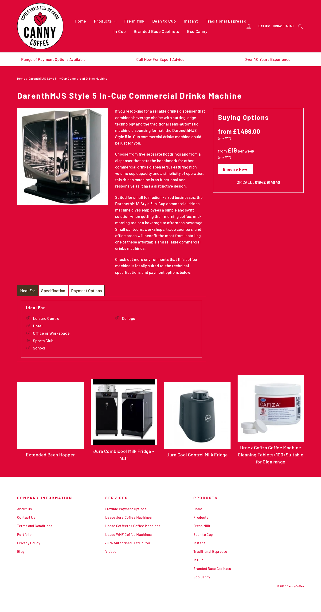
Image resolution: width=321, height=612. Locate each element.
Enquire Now (235, 169)
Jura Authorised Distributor (127, 543)
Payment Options (86, 290)
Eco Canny (197, 31)
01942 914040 (283, 26)
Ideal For (27, 290)
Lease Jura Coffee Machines (128, 517)
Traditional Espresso (226, 21)
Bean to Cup (164, 21)
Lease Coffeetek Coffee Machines (132, 526)
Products (103, 21)
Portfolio (24, 534)
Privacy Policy (28, 543)
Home (80, 21)
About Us (24, 509)
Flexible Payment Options (125, 509)
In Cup (120, 31)
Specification (53, 290)
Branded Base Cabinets (156, 31)
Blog (20, 551)
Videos (110, 551)
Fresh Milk (134, 21)
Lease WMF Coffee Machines (128, 534)
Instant (191, 21)
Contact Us (26, 517)
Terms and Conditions (34, 526)
